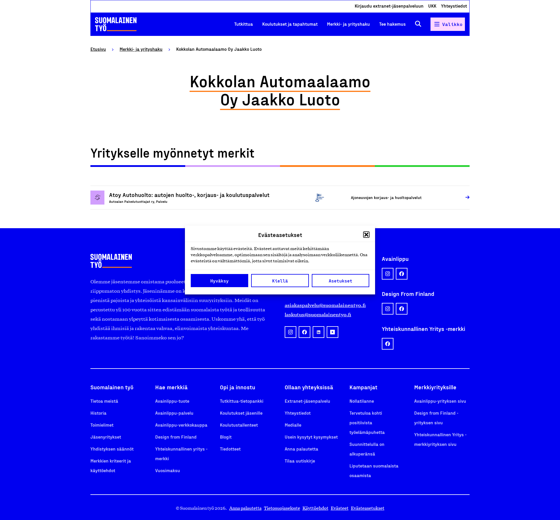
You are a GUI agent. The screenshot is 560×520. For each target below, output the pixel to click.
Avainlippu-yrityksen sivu (440, 401)
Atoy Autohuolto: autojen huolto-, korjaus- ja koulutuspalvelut (189, 194)
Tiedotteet (230, 448)
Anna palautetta (301, 448)
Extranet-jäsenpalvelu (307, 401)
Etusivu (98, 49)
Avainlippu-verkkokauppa (181, 424)
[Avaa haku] (418, 24)
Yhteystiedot (454, 5)
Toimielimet (101, 424)
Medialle (293, 424)
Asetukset (340, 280)
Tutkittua (243, 24)
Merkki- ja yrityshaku (348, 24)
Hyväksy (219, 280)
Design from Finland (176, 436)
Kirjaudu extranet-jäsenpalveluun (389, 5)
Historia (98, 413)
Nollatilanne (361, 401)
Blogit (226, 436)
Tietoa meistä (104, 401)
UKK (432, 5)
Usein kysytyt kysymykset (311, 436)
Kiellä (280, 280)
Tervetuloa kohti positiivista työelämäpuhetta (367, 422)
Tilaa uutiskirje (300, 460)
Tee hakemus (392, 24)
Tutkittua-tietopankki (241, 401)
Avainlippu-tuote (172, 401)
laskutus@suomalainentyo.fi (318, 314)
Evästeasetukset (367, 508)
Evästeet (340, 508)
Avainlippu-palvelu (174, 413)
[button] (366, 235)
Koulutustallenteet (239, 424)
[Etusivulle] (115, 24)
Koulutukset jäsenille (241, 413)
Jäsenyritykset (105, 436)
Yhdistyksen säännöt (112, 448)
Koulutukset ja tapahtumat (290, 24)
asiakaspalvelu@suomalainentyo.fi (325, 305)
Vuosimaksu (167, 470)
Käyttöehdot (315, 508)
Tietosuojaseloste (282, 508)
